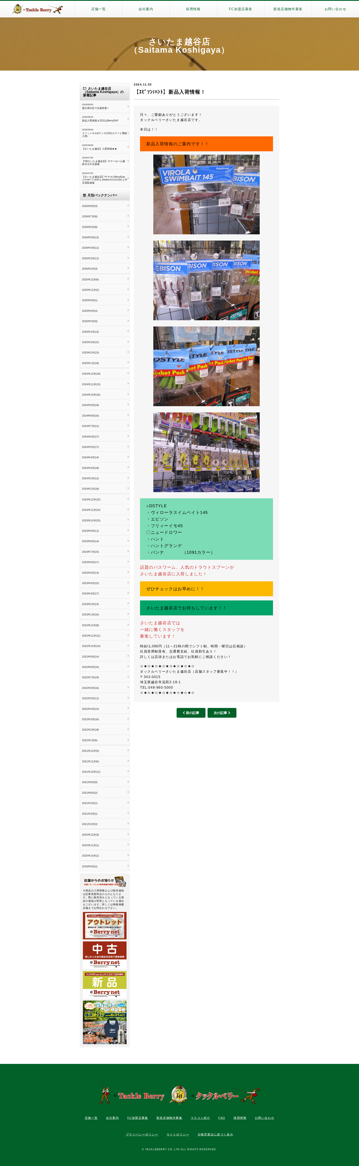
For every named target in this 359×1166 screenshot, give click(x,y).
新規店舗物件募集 (288, 9)
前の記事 (192, 713)
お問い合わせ (336, 9)
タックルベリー (37, 9)
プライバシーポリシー (142, 1134)
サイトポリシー (178, 1134)
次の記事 (220, 713)
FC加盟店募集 (240, 9)
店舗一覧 (98, 9)
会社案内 (146, 9)
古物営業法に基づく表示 (215, 1134)
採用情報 (193, 9)
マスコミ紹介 (200, 1118)
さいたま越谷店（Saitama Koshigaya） (179, 45)
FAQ (221, 1118)
